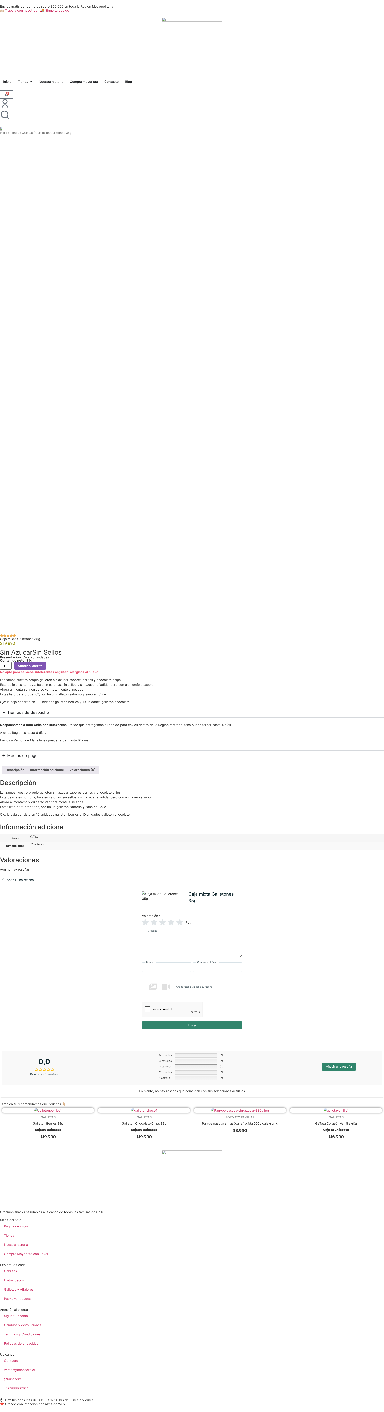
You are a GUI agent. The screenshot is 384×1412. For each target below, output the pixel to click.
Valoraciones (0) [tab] (82, 770)
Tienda (14, 133)
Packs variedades (17, 1299)
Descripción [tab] (15, 770)
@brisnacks (12, 1379)
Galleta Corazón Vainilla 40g (336, 1123)
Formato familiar (240, 1117)
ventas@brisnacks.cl (20, 1370)
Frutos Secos (14, 1280)
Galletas (27, 133)
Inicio (3, 133)
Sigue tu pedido (16, 1316)
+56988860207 (16, 1388)
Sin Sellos (47, 652)
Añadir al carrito (30, 666)
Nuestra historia (16, 1245)
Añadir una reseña (339, 1066)
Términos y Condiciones (22, 1334)
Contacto (11, 1361)
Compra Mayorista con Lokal (26, 1254)
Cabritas (10, 1271)
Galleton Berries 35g (48, 1123)
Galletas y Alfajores (18, 1289)
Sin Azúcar (16, 652)
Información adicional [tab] (47, 770)
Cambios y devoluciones (22, 1325)
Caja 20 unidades (48, 1130)
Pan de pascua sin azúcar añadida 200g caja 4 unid (240, 1123)
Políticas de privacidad (21, 1343)
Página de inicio (16, 1226)
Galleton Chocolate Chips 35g (144, 1123)
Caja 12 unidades (336, 1130)
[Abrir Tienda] (30, 81)
